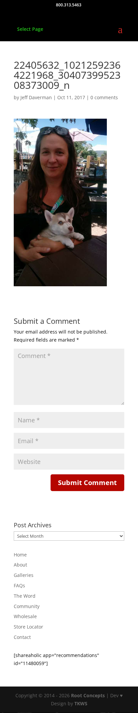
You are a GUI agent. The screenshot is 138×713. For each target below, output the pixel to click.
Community (27, 606)
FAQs (19, 585)
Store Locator (28, 626)
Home (20, 554)
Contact (22, 637)
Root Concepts (88, 695)
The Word (25, 596)
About (20, 564)
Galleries (23, 575)
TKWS (80, 703)
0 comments (104, 97)
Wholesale (25, 616)
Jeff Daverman (36, 97)
